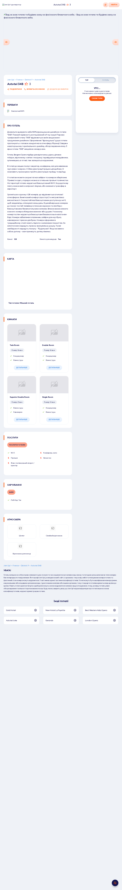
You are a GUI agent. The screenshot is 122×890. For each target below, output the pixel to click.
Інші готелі (61, 601)
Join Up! (10, 79)
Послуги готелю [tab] (17, 445)
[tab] (86, 80)
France (19, 79)
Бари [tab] (11, 492)
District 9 (29, 79)
